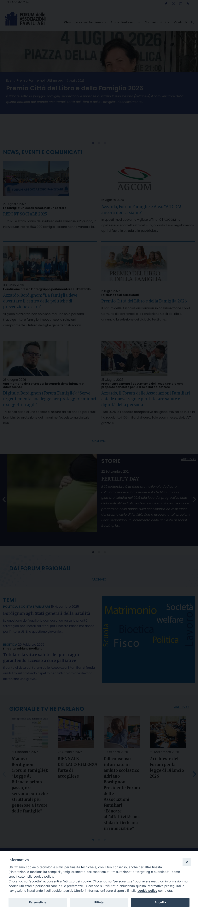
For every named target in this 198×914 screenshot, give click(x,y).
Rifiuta (98, 902)
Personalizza (37, 902)
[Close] (187, 862)
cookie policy (147, 890)
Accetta (160, 902)
